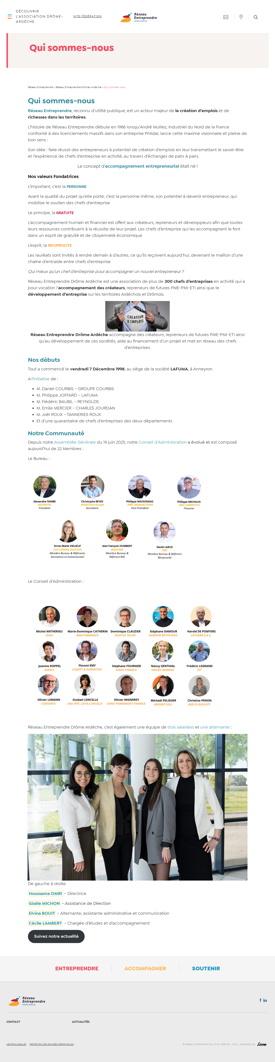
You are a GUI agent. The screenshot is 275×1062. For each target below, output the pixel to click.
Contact (13, 1022)
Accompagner (145, 968)
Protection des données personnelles (52, 1044)
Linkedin (265, 1001)
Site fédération (87, 16)
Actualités (81, 1022)
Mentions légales (16, 1044)
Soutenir (206, 968)
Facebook (260, 1001)
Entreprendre (76, 968)
